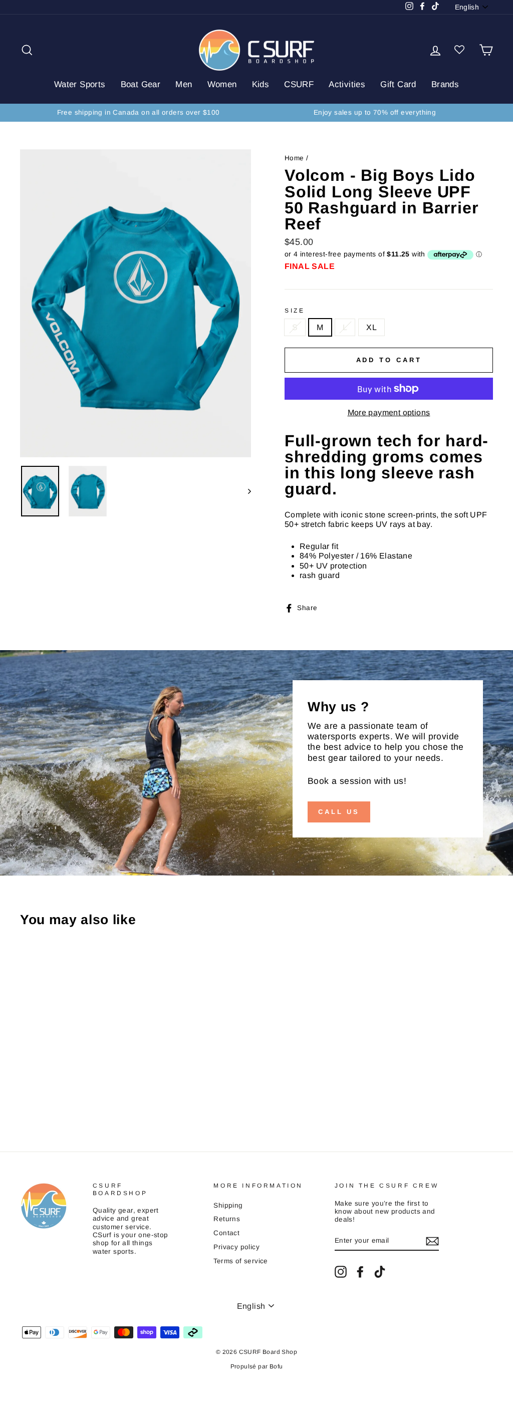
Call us (339, 811)
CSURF (299, 84)
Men (183, 84)
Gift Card (398, 84)
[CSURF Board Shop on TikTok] (380, 1272)
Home (294, 158)
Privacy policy (236, 1247)
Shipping (227, 1205)
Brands (445, 84)
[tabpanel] (389, 506)
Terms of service (240, 1261)
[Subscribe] (432, 1241)
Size (295, 310)
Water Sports (80, 84)
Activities (347, 84)
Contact (226, 1233)
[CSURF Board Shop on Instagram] (341, 1272)
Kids (261, 84)
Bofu (276, 1366)
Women (222, 84)
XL (371, 327)
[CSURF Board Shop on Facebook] (360, 1272)
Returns (226, 1219)
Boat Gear (141, 84)
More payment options (389, 412)
